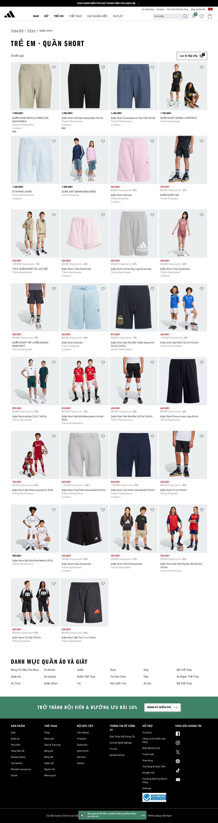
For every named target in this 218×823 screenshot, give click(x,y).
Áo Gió (147, 683)
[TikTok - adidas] (191, 771)
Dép (146, 676)
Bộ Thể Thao (184, 683)
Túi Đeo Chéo (118, 676)
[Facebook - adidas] (191, 734)
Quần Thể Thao (86, 676)
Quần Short (51, 683)
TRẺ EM (59, 16)
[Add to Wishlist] (54, 68)
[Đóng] (82, 815)
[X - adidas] (191, 752)
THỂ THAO (75, 16)
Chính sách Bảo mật (73, 816)
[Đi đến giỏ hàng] (210, 16)
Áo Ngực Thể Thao (188, 676)
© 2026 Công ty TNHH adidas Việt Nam (151, 816)
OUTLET (118, 16)
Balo (113, 670)
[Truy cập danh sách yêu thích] (202, 16)
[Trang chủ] (9, 15)
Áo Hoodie (50, 676)
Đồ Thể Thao (184, 670)
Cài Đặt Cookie (54, 816)
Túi (79, 683)
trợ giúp (160, 10)
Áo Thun (16, 683)
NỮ (46, 16)
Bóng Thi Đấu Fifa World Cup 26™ (25, 670)
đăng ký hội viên (198, 10)
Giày (146, 670)
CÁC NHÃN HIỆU (97, 16)
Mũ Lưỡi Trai (118, 683)
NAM (36, 16)
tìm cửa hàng (148, 10)
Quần (80, 670)
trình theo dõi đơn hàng (177, 10)
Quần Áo (16, 676)
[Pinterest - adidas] (191, 761)
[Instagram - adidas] (191, 743)
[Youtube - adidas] (191, 780)
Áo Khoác (49, 670)
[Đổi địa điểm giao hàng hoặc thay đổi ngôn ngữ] (210, 9)
